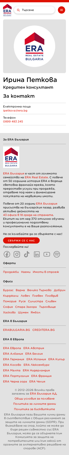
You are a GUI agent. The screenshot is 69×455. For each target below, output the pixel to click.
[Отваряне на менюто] (61, 10)
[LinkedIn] (37, 254)
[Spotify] (57, 254)
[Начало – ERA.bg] (7, 10)
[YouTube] (47, 254)
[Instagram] (17, 254)
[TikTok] (27, 254)
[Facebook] (7, 254)
